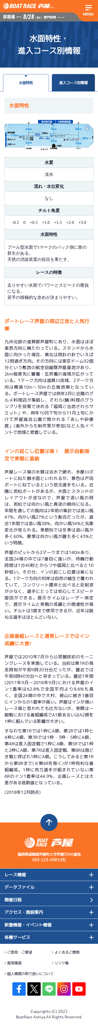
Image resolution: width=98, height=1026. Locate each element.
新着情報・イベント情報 (28, 925)
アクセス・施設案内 (24, 912)
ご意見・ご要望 (19, 952)
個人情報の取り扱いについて (30, 974)
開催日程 (13, 900)
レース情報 (15, 875)
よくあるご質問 (66, 952)
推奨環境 (14, 963)
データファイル (19, 887)
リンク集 (61, 963)
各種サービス (17, 937)
